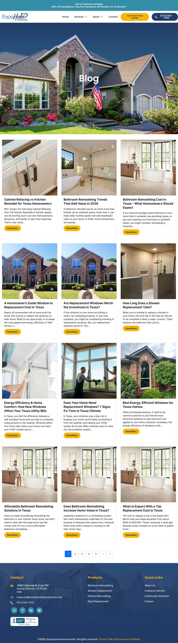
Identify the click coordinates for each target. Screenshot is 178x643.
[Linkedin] (31, 610)
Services (79, 16)
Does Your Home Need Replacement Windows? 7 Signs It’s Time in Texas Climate (87, 406)
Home (65, 16)
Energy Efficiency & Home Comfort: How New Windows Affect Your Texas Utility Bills (25, 406)
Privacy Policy (106, 639)
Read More (12, 228)
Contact (113, 16)
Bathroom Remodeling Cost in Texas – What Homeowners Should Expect (148, 203)
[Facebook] (22, 610)
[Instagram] (14, 610)
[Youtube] (39, 610)
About (96, 16)
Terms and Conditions (128, 639)
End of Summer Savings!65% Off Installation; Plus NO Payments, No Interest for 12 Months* (89, 5)
